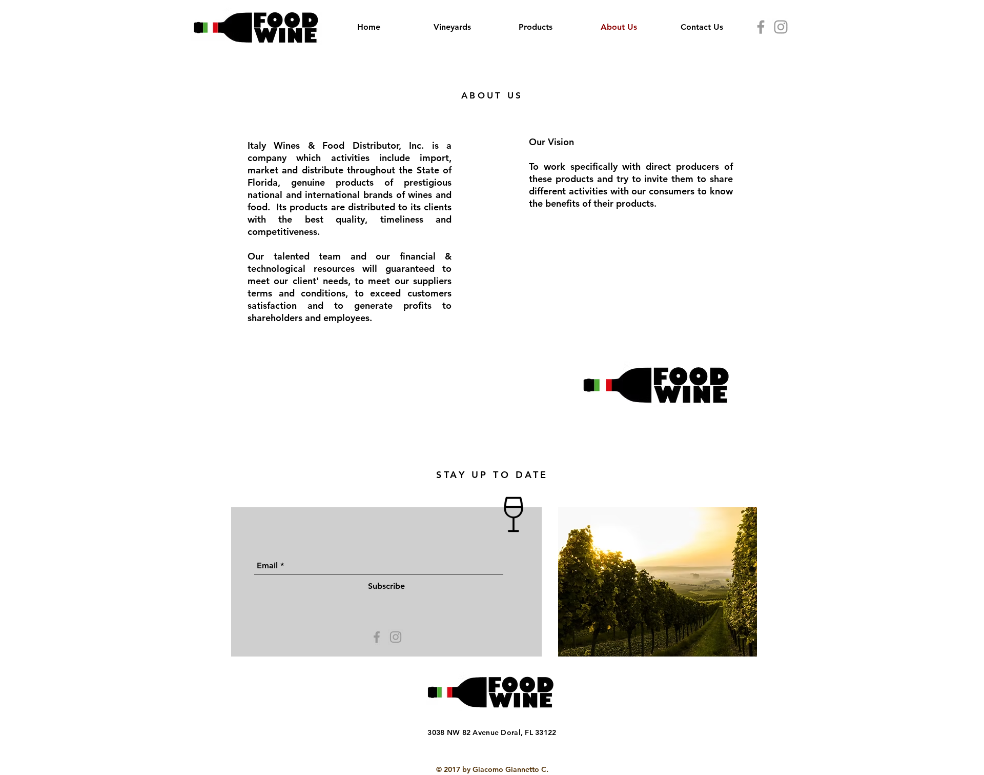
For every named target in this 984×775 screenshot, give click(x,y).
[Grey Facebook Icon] (761, 27)
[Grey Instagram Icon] (781, 27)
